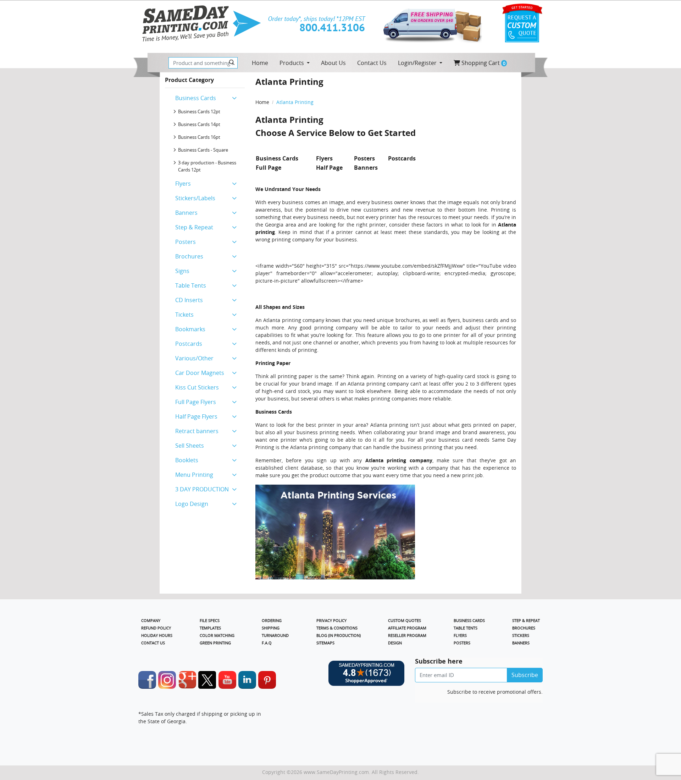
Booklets (186, 460)
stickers (520, 635)
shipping (270, 628)
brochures (523, 628)
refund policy (156, 628)
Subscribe (524, 675)
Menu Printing (194, 475)
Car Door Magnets (199, 373)
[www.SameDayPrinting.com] (201, 23)
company (150, 620)
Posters (185, 242)
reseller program (407, 635)
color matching (217, 635)
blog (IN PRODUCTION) (338, 635)
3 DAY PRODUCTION (202, 489)
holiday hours (156, 635)
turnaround (275, 635)
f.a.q (267, 642)
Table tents (465, 628)
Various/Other (194, 358)
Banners (186, 213)
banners (521, 642)
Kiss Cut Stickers (197, 387)
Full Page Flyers (195, 402)
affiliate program (407, 628)
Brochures (189, 256)
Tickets (184, 314)
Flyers (183, 183)
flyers (453, 320)
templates (210, 628)
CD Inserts (189, 300)
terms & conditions (337, 628)
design (395, 642)
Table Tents (190, 285)
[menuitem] (260, 62)
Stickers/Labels (195, 198)
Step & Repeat (194, 227)
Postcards (188, 344)
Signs (182, 271)
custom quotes (404, 620)
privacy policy (331, 620)
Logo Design (191, 504)
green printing (215, 642)
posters (462, 642)
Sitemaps (325, 642)
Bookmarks (190, 329)
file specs (210, 620)
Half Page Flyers (196, 416)
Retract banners (196, 431)
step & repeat (526, 620)
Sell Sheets (189, 445)
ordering (272, 620)
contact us (153, 642)
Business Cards (195, 98)
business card (455, 439)
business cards (469, 620)
